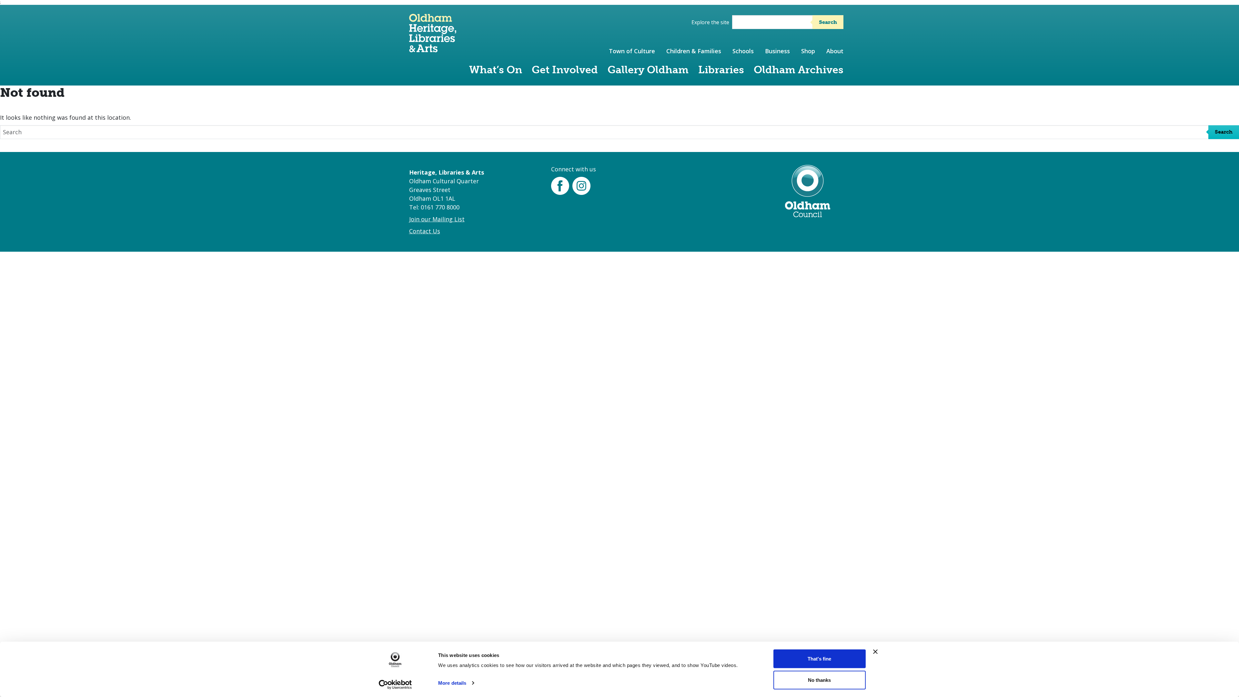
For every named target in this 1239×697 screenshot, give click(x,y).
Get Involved (565, 70)
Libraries (721, 70)
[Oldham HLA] (432, 49)
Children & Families (693, 51)
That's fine (819, 659)
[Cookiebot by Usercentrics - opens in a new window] (395, 684)
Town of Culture (632, 51)
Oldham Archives (798, 70)
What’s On (495, 70)
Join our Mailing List (437, 219)
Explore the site (710, 22)
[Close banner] (875, 652)
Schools (743, 51)
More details (452, 683)
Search (828, 22)
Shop (808, 51)
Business (777, 51)
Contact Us (424, 231)
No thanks (819, 679)
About (834, 51)
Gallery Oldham (648, 70)
